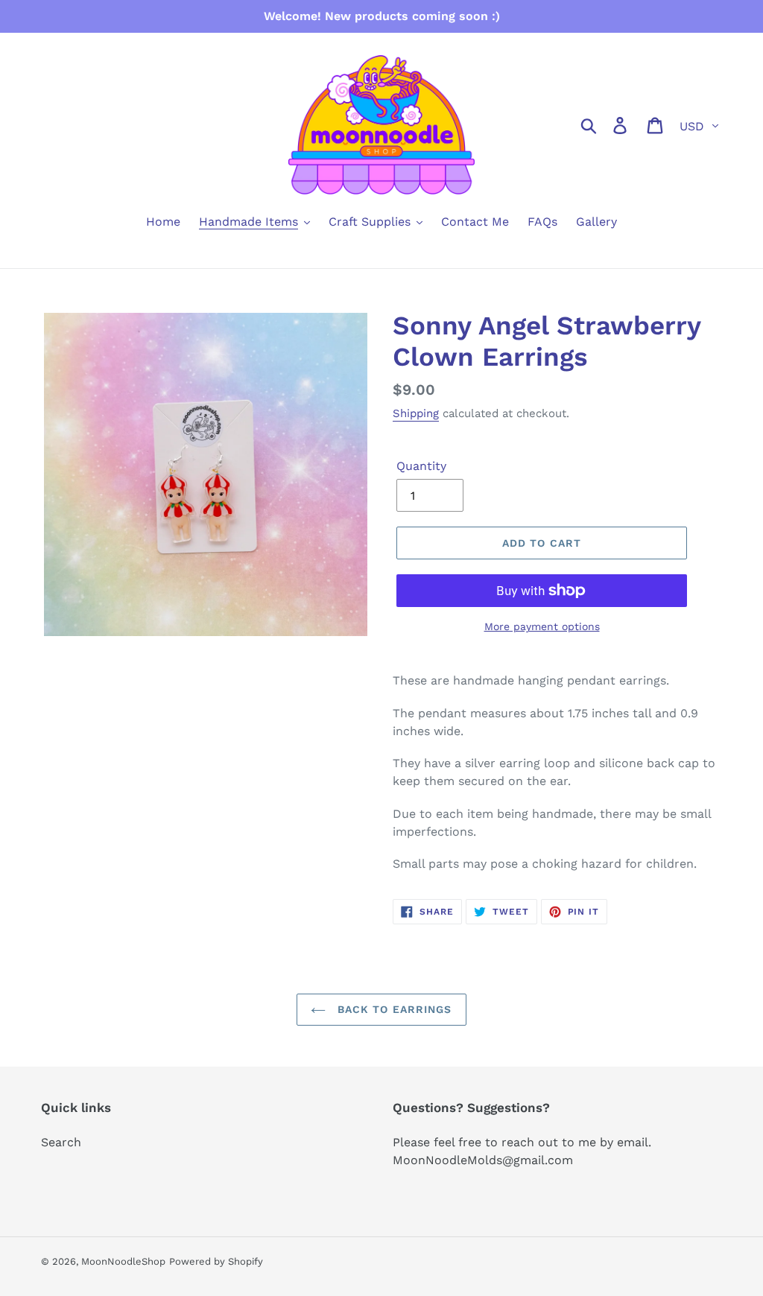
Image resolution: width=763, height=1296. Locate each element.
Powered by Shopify (216, 1261)
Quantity (421, 466)
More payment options (542, 626)
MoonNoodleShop (123, 1261)
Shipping (416, 413)
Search (61, 1142)
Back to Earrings (392, 1009)
